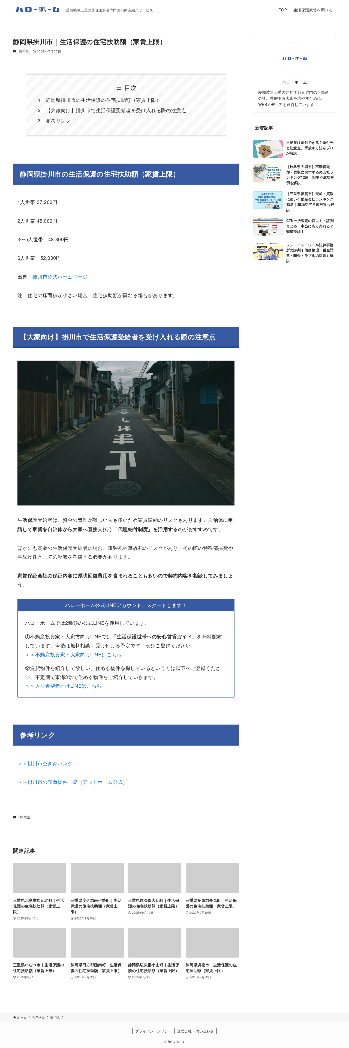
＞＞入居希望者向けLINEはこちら (63, 685)
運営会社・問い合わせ (195, 1031)
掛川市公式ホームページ (60, 276)
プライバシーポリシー (153, 1031)
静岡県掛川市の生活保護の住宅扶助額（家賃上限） (103, 99)
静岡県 (24, 51)
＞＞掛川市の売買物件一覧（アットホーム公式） (72, 781)
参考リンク (58, 120)
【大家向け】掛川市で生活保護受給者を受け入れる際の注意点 (116, 110)
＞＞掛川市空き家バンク (45, 763)
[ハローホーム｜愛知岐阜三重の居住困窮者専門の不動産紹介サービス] (37, 9)
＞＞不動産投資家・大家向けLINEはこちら (73, 654)
